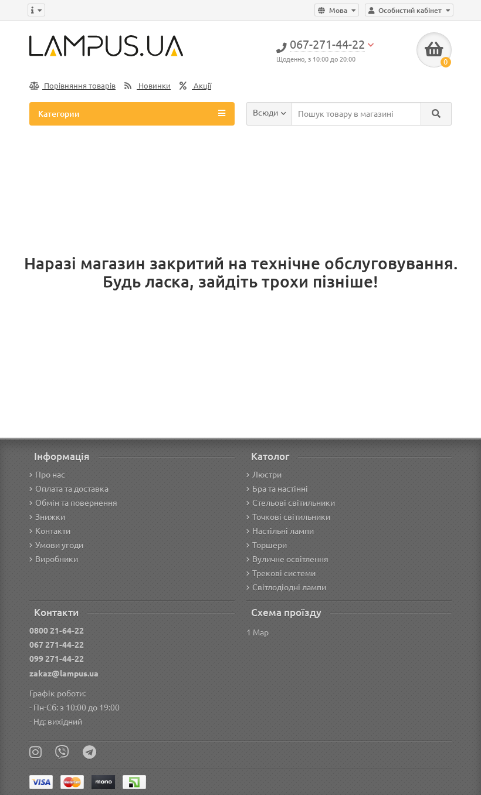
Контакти (52, 531)
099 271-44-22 (56, 659)
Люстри (267, 474)
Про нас (50, 474)
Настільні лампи (283, 531)
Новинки (154, 86)
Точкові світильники (291, 517)
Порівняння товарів (79, 86)
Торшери (269, 545)
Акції (201, 86)
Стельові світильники (293, 503)
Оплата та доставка (72, 488)
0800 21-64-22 (56, 630)
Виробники (56, 559)
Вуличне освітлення (290, 559)
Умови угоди (59, 545)
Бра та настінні (280, 488)
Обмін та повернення (76, 503)
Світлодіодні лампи (289, 587)
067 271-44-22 (56, 644)
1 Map (257, 632)
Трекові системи (284, 573)
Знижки (50, 517)
